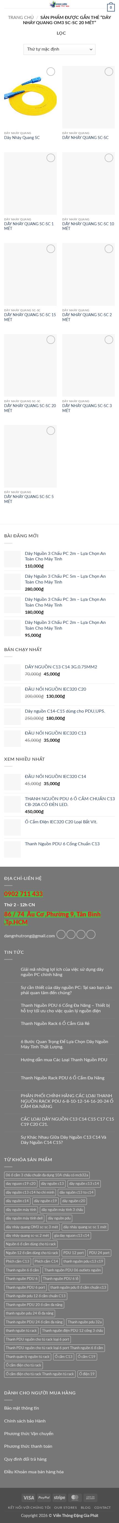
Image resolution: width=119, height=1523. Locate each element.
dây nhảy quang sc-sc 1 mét (85, 1227)
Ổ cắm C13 (64, 1356)
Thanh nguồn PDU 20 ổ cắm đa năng (34, 1305)
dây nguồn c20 (73, 1201)
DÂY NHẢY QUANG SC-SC (85, 138)
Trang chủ (21, 17)
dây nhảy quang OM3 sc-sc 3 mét (32, 1227)
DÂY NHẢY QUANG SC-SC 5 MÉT (29, 499)
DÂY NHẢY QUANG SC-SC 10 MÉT (88, 226)
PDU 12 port (73, 1253)
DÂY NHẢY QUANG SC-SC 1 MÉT (29, 226)
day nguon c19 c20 (21, 1183)
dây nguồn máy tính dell (24, 1218)
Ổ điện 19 (87, 1374)
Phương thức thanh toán (28, 1446)
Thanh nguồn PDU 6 (22, 1278)
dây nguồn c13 (52, 1183)
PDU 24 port (99, 1253)
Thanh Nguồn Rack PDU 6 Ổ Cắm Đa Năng (62, 1078)
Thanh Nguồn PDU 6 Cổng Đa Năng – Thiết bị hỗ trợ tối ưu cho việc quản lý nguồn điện (65, 1008)
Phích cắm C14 (46, 1261)
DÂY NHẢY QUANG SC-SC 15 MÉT (30, 317)
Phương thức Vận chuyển (28, 1434)
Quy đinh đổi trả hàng (25, 1459)
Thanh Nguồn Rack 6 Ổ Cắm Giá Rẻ (55, 1023)
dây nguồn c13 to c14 (77, 1192)
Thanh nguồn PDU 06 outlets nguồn (72, 1270)
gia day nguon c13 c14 (71, 1235)
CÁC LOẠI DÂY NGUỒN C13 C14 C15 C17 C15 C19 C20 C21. (67, 1122)
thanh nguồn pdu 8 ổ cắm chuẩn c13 (78, 1287)
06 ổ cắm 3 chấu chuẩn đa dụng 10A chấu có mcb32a (47, 1175)
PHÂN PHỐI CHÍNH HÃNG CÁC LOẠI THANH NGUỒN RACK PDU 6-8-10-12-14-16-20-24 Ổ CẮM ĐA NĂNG (67, 1101)
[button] (7, 6)
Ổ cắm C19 (86, 1356)
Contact (102, 1507)
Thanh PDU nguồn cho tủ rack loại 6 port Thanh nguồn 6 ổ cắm (54, 1348)
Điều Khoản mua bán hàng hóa (34, 1472)
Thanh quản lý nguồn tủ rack (28, 1356)
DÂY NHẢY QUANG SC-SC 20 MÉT (30, 408)
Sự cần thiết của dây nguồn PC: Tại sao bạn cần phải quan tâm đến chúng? (66, 990)
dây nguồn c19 (45, 1201)
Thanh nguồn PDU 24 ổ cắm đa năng (34, 1322)
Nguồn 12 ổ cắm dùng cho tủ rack (32, 1253)
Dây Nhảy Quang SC (22, 138)
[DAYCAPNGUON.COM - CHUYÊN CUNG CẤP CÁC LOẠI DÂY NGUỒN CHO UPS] (59, 4)
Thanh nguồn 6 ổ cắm (22, 1270)
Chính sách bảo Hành (25, 1421)
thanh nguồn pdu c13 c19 (83, 1261)
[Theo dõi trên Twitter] (81, 934)
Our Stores (65, 1507)
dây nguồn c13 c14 (84, 1183)
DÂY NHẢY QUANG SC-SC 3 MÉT (87, 408)
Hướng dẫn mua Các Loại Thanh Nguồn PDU (64, 1060)
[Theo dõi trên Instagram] (71, 934)
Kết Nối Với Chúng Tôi (29, 1507)
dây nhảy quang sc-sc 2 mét (27, 1235)
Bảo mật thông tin (21, 1408)
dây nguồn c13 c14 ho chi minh (30, 1192)
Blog (85, 1507)
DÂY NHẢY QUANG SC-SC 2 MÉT (87, 317)
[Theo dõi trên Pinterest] (90, 934)
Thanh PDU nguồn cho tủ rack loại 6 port (37, 1339)
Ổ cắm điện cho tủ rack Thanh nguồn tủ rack (40, 1374)
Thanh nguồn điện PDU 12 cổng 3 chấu (72, 1330)
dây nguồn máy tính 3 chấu (62, 1209)
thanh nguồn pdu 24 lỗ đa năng (29, 1313)
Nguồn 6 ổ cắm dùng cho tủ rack (31, 1244)
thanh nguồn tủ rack (21, 1330)
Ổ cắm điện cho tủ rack (23, 1365)
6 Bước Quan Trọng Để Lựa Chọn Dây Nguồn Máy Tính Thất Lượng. (64, 1044)
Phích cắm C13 (17, 1261)
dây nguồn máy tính (21, 1209)
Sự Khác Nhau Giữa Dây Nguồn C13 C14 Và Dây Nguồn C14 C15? (63, 1140)
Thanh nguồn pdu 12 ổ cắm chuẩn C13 (36, 1296)
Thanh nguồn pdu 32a (85, 1322)
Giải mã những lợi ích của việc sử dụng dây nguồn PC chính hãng (62, 972)
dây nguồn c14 (17, 1201)
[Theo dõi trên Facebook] (61, 934)
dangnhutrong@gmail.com (29, 936)
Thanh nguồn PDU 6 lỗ (60, 1278)
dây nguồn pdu (59, 1218)
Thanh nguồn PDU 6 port (25, 1287)
